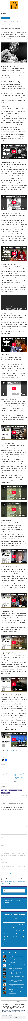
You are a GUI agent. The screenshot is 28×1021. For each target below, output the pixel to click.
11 (7, 930)
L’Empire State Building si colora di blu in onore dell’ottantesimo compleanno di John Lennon (19, 775)
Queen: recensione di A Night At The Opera (17, 965)
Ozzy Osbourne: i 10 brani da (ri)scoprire (16, 988)
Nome (3, 830)
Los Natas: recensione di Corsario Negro (15, 992)
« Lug (4, 944)
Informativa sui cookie (8, 1015)
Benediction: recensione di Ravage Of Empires (15, 980)
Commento (4, 814)
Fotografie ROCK (10, 750)
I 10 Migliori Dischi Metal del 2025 (16, 956)
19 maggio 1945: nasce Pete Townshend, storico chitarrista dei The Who (16, 961)
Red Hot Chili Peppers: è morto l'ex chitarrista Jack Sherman (16, 973)
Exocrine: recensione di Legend (16, 976)
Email (2, 837)
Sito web (3, 845)
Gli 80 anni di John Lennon (6, 773)
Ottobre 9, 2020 (5, 17)
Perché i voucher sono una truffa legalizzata (15, 969)
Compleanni (19, 790)
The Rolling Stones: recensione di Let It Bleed (16, 984)
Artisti (11, 790)
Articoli (5, 790)
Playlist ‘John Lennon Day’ (6, 783)
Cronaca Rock (6, 792)
